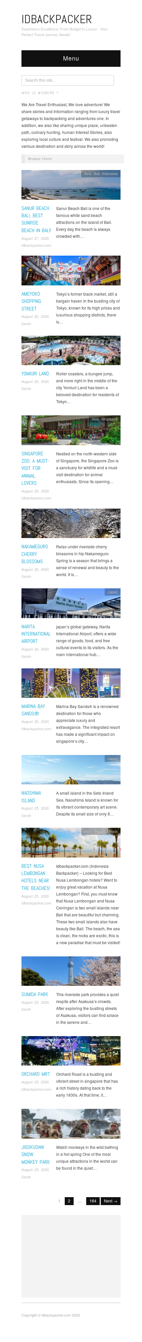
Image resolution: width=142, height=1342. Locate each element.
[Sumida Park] (71, 973)
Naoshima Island (31, 796)
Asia (87, 173)
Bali (96, 173)
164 (92, 1200)
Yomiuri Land (35, 373)
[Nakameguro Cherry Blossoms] (71, 525)
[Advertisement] (71, 1256)
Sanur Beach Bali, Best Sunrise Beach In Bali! (36, 219)
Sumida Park (34, 994)
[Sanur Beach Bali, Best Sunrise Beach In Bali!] (71, 186)
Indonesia (110, 173)
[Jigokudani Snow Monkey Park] (71, 1125)
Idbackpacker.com (36, 245)
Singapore (109, 418)
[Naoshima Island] (71, 771)
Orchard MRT (35, 1073)
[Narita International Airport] (71, 605)
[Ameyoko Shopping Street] (71, 272)
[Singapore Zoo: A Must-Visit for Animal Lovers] (71, 432)
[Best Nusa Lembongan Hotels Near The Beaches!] (71, 844)
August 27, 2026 (35, 238)
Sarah (26, 323)
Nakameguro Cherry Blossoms (34, 554)
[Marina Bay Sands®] (71, 685)
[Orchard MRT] (71, 1052)
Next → (110, 1200)
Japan (113, 259)
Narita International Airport (36, 634)
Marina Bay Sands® (33, 710)
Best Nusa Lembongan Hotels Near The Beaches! (35, 877)
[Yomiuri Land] (71, 352)
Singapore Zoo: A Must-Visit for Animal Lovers (35, 468)
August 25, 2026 (35, 808)
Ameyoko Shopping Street (31, 301)
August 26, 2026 (35, 316)
